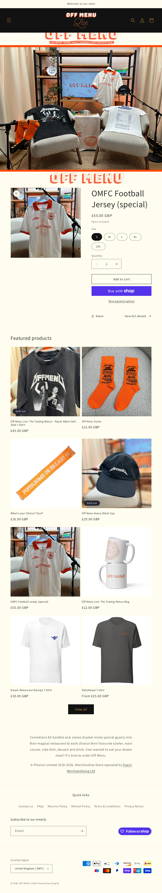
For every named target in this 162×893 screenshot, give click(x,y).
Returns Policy (57, 806)
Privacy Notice (133, 806)
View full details (135, 316)
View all (81, 709)
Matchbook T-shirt (93, 690)
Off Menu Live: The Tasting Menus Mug (106, 601)
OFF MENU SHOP (28, 883)
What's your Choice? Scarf (27, 513)
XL (135, 237)
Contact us (26, 806)
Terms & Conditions (107, 806)
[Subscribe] (81, 831)
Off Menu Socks (91, 421)
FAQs (40, 806)
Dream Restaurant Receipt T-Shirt (31, 690)
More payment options (122, 301)
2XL (98, 246)
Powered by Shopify (48, 883)
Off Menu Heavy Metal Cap (98, 513)
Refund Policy (80, 806)
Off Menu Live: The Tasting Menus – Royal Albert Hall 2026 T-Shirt (43, 423)
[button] (9, 20)
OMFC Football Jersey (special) (30, 601)
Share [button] (100, 316)
